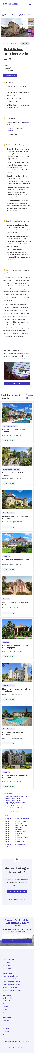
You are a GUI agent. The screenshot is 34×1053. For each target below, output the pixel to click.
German (21, 1041)
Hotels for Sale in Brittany (12, 839)
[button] (30, 4)
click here (22, 899)
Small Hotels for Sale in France (14, 804)
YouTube (6, 1029)
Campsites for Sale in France (13, 812)
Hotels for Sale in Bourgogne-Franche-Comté (17, 842)
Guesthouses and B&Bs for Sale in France (17, 796)
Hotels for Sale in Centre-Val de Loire (16, 837)
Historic (5, 1007)
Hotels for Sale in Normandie (14, 827)
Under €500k (7, 998)
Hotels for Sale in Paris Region (14, 829)
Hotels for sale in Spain (11, 979)
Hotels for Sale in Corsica (13, 835)
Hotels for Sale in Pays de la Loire (15, 821)
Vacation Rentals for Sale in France (15, 808)
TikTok (5, 1026)
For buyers (6, 963)
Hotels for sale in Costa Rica (12, 990)
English (14, 1041)
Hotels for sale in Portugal (12, 982)
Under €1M (7, 1001)
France (14, 15)
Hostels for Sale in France (12, 800)
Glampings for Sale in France (13, 806)
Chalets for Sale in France (12, 798)
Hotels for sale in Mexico (11, 987)
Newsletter (6, 1020)
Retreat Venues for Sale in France (15, 802)
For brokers (7, 968)
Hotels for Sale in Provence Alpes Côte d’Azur (17, 818)
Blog (4, 1034)
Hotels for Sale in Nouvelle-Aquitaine (16, 825)
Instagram (6, 1023)
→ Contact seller (10, 75)
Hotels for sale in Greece (11, 985)
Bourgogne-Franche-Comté (25, 15)
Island (5, 1012)
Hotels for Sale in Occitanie (13, 823)
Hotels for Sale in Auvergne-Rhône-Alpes (16, 845)
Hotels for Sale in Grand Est (13, 833)
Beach (5, 1009)
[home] (10, 4)
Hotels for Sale (5, 15)
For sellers (6, 965)
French (27, 1041)
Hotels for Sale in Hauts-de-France (15, 831)
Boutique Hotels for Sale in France (15, 810)
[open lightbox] (14, 27)
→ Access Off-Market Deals (14, 384)
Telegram (6, 1032)
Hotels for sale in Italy (10, 976)
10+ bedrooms (8, 1004)
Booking (10, 131)
